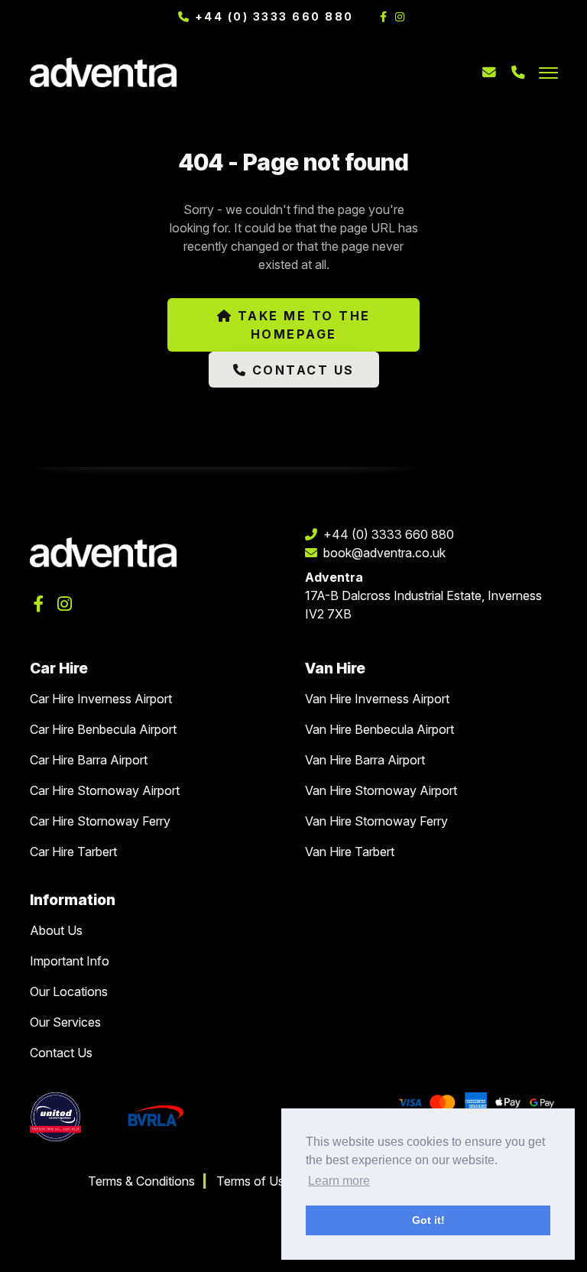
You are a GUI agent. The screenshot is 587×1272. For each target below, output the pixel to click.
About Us (56, 930)
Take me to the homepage (301, 325)
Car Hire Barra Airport (89, 759)
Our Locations (69, 991)
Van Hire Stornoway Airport (381, 790)
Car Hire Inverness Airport (101, 698)
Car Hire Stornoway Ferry (100, 821)
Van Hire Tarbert (349, 851)
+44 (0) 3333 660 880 (272, 16)
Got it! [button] (428, 1220)
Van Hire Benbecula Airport (379, 729)
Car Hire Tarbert (73, 851)
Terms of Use (253, 1181)
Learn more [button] (339, 1180)
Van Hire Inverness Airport (377, 698)
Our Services (65, 1022)
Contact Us (61, 1052)
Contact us (301, 370)
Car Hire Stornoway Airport (105, 790)
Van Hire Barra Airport (365, 759)
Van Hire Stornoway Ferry (376, 821)
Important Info (69, 961)
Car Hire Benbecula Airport (103, 729)
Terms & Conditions (141, 1181)
